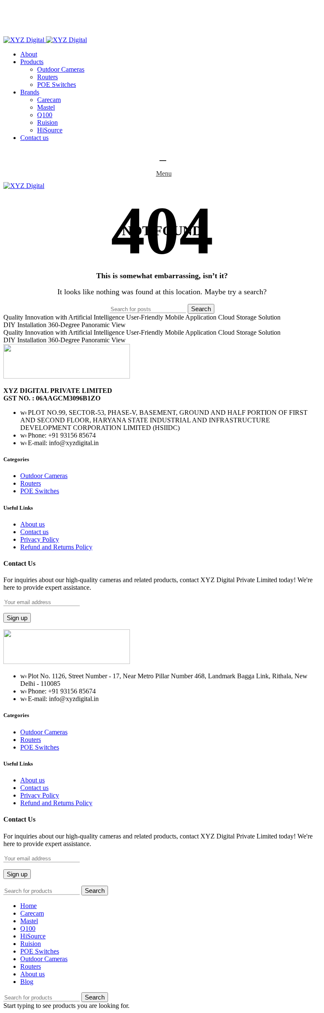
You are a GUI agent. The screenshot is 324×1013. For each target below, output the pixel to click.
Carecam (49, 99)
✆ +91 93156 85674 (35, 32)
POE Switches (56, 84)
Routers (47, 77)
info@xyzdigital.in (40, 24)
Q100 (44, 114)
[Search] (162, 156)
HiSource (49, 130)
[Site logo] (24, 39)
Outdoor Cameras (60, 69)
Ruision (47, 122)
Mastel (46, 107)
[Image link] (66, 376)
